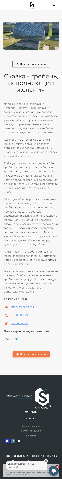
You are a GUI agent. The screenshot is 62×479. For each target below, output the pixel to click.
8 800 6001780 (20, 315)
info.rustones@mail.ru (24, 306)
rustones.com (19, 323)
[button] (54, 471)
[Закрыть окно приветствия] (46, 461)
